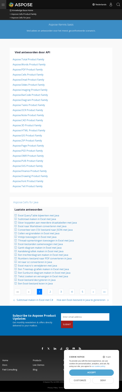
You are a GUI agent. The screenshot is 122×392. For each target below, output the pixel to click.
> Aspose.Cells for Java (20, 17)
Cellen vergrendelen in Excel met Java (38, 233)
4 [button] (71, 291)
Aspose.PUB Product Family (28, 161)
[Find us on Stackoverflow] (61, 349)
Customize (80, 380)
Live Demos (38, 364)
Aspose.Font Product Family (28, 181)
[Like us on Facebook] (42, 349)
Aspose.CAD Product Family (28, 120)
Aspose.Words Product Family (29, 64)
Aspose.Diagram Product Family (30, 100)
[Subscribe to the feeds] (80, 349)
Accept (91, 372)
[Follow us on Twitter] (49, 349)
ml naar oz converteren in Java (34, 262)
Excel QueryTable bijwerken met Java (38, 215)
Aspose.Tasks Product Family (29, 105)
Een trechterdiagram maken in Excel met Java (42, 255)
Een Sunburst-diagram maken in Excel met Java (43, 272)
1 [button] (39, 291)
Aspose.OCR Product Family (28, 110)
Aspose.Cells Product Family (28, 74)
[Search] (118, 4)
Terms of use (63, 388)
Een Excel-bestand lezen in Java (35, 283)
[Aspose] (20, 4)
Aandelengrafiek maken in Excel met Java (40, 251)
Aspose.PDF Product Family (28, 69)
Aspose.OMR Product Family (28, 155)
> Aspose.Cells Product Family (23, 14)
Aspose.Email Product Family (28, 79)
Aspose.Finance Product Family (30, 171)
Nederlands (100, 4)
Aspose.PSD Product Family (28, 150)
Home (5, 360)
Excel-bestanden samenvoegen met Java (40, 244)
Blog (35, 369)
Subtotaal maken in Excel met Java (36, 219)
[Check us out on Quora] (67, 349)
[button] (93, 292)
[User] (111, 4)
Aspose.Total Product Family (28, 59)
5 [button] (82, 291)
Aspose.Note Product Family (28, 115)
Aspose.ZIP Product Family (27, 140)
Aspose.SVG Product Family (28, 166)
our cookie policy (98, 366)
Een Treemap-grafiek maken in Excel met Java (43, 269)
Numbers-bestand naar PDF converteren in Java (44, 258)
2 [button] (50, 291)
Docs (4, 364)
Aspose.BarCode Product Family (30, 95)
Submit (67, 324)
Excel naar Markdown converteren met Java (41, 226)
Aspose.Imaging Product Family (30, 89)
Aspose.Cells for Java (25, 202)
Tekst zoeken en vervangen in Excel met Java (42, 276)
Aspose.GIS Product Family (27, 135)
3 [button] (61, 291)
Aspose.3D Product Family (27, 125)
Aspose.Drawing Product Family (30, 176)
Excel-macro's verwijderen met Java (37, 265)
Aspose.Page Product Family (28, 145)
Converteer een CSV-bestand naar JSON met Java (45, 229)
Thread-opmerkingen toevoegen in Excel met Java (45, 240)
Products (37, 360)
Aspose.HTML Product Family (29, 130)
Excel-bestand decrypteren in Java (36, 280)
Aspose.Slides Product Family (29, 84)
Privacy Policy (53, 388)
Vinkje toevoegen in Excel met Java (36, 237)
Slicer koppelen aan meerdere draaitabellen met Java (47, 222)
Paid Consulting (9, 369)
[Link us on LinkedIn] (55, 349)
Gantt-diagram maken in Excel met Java (39, 247)
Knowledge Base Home (22, 10)
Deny (103, 380)
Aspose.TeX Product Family (28, 186)
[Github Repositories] (74, 349)
